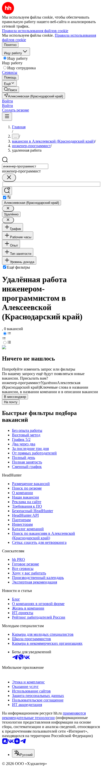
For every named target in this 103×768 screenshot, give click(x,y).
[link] (10, 89)
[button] (7, 101)
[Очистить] (9, 177)
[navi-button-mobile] (7, 116)
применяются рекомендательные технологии (44, 715)
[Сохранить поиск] (7, 191)
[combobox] (25, 166)
